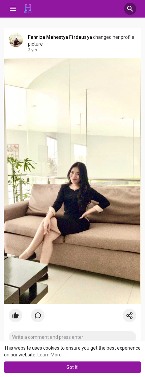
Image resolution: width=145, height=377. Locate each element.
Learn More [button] (49, 354)
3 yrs (32, 50)
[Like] (72, 317)
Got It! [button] (72, 367)
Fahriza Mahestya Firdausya (60, 37)
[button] (130, 9)
